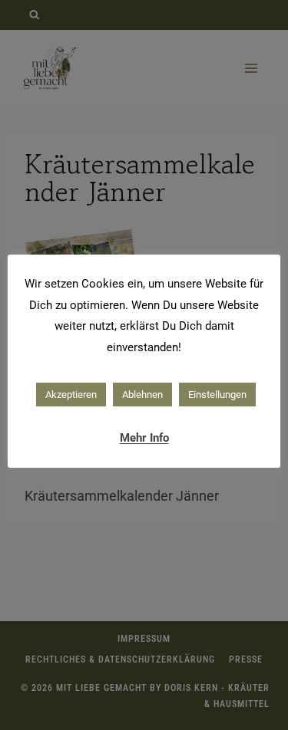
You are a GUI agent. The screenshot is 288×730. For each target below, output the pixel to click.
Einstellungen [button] (217, 394)
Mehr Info (144, 438)
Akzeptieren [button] (71, 394)
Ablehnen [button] (142, 394)
